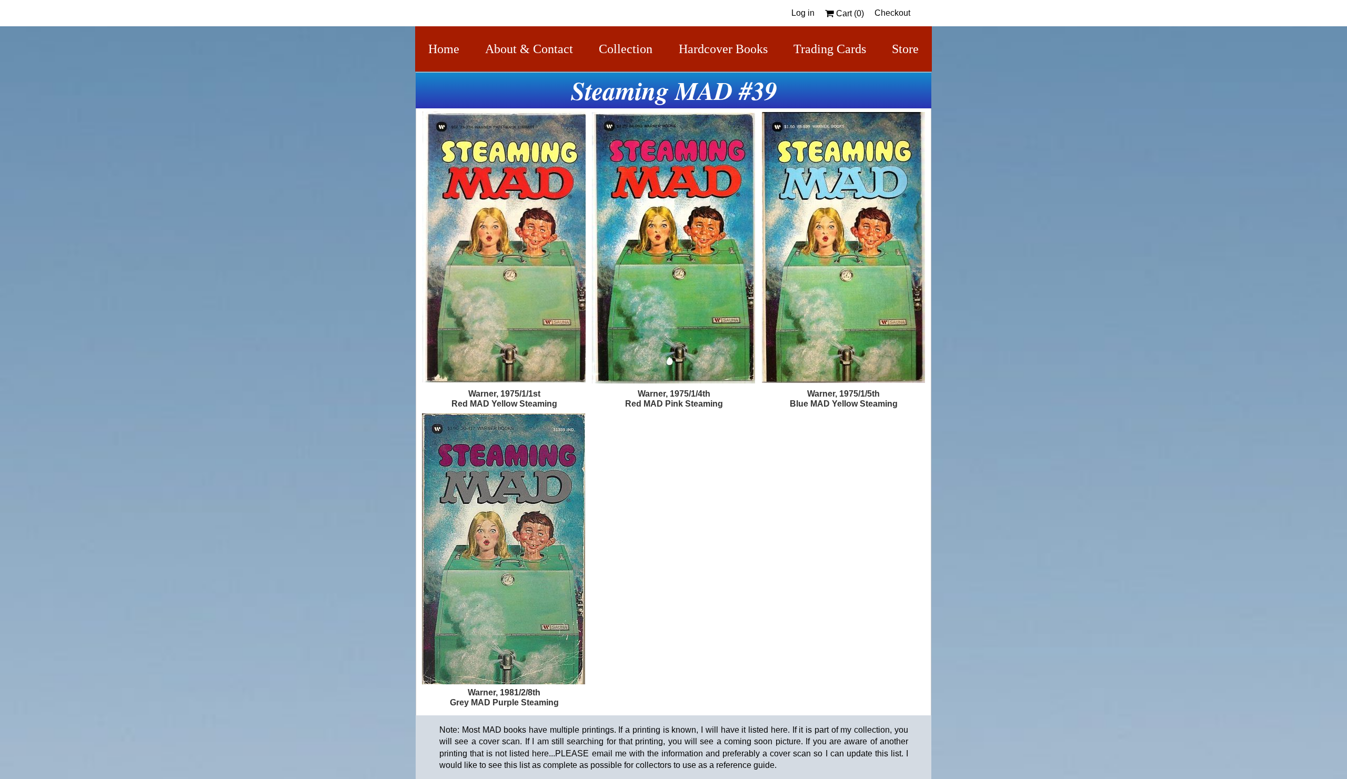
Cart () (849, 13)
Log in (803, 12)
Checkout (892, 12)
